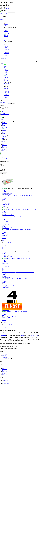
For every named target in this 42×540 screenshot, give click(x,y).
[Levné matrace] (2, 11)
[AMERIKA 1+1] (22, 283)
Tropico (31, 335)
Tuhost (1, 166)
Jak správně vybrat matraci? (5, 57)
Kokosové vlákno (2, 169)
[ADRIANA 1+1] (22, 277)
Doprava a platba (4, 58)
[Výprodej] (1, 152)
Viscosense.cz (4, 363)
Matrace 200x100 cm (4, 371)
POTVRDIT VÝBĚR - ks (4, 172)
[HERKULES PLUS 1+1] (22, 200)
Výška (1, 164)
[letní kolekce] (4, 157)
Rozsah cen (1, 163)
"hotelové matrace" (13, 333)
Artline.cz (3, 364)
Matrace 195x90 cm (4, 369)
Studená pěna (2, 168)
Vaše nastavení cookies (5, 382)
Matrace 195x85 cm (4, 368)
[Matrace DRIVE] (22, 317)
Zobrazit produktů (3, 173)
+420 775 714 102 (33, 61)
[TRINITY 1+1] (22, 300)
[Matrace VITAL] (22, 235)
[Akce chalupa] (2, 113)
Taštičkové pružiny (2, 170)
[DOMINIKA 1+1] (22, 263)
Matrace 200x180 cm (4, 374)
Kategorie (3, 63)
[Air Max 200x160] (3, 153)
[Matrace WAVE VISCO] (22, 194)
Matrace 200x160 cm (4, 373)
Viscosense (22, 335)
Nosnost (1, 165)
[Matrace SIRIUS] (22, 270)
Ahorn (37, 335)
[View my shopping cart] (2, 111)
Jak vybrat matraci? (4, 353)
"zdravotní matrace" (2, 333)
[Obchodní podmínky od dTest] (4, 114)
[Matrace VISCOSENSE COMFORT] (22, 256)
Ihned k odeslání (4, 191)
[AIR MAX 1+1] (22, 228)
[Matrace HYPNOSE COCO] (22, 207)
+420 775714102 (6, 380)
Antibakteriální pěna (3, 171)
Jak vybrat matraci (2, 61)
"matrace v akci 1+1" (8, 333)
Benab (33, 335)
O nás (2, 100)
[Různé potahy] (2, 154)
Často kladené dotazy (5, 354)
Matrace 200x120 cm (4, 372)
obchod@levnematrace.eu (3, 9)
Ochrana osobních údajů (5, 357)
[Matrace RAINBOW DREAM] (22, 215)
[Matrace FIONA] (22, 249)
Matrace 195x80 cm (4, 367)
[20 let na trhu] (2, 115)
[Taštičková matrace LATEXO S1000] (22, 324)
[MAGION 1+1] (22, 221)
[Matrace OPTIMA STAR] (22, 242)
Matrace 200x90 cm (4, 370)
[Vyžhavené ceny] (4, 158)
